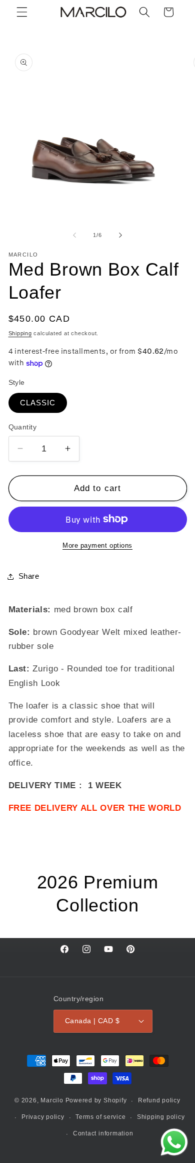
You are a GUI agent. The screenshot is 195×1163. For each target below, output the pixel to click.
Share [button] (29, 576)
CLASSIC (38, 402)
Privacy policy (43, 1116)
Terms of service (101, 1116)
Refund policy (159, 1100)
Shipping (20, 333)
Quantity (22, 427)
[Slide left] (75, 235)
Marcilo (51, 1100)
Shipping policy (161, 1116)
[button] (22, 12)
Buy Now (98, 1148)
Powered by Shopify (96, 1100)
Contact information (103, 1133)
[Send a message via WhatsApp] (174, 1142)
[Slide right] (121, 235)
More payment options (97, 545)
